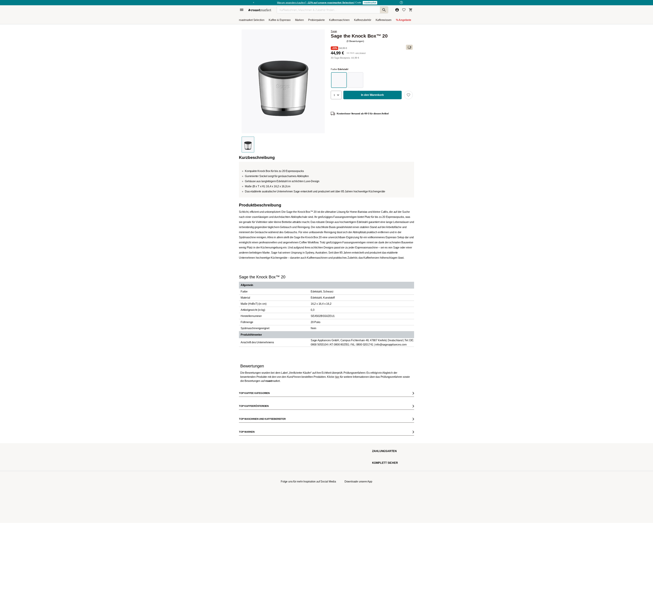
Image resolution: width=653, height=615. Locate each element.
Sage (334, 31)
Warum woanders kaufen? (316, 2)
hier (337, 605)
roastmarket (370, 2)
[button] (336, 95)
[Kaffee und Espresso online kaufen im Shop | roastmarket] (259, 10)
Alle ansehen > (400, 267)
